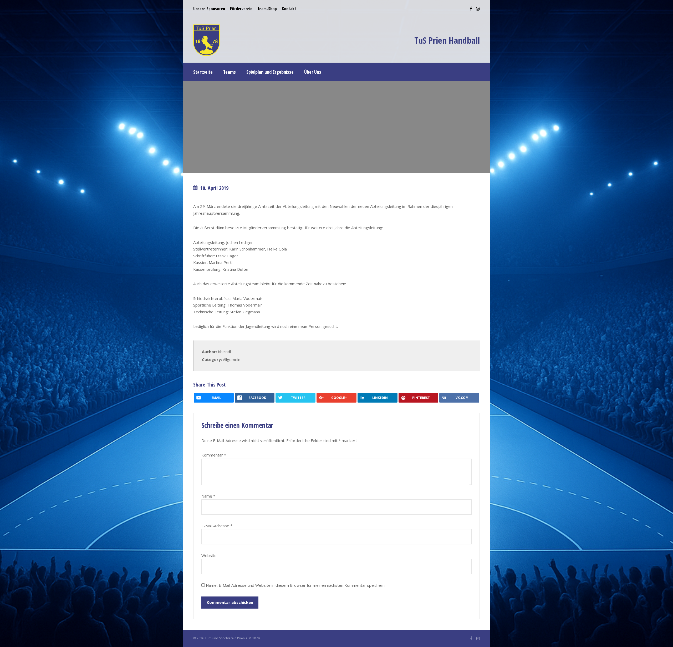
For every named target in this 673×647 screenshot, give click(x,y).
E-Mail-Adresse (216, 525)
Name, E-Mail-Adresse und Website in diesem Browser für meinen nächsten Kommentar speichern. (295, 585)
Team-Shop (267, 9)
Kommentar (213, 455)
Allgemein (231, 359)
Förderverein (241, 9)
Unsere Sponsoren (209, 9)
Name (208, 496)
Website (209, 555)
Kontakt (289, 9)
